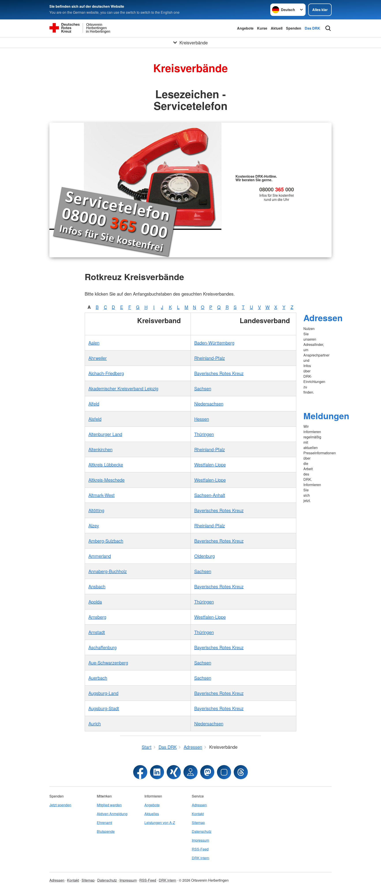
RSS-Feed (200, 849)
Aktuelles (151, 813)
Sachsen (202, 388)
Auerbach (97, 678)
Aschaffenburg (102, 647)
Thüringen (204, 434)
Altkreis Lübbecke (105, 464)
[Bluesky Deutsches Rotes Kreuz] (224, 772)
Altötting (96, 510)
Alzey (93, 525)
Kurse (262, 28)
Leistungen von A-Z (159, 822)
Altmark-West (101, 495)
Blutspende (106, 831)
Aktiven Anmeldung (112, 813)
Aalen (93, 342)
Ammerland (99, 556)
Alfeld (93, 403)
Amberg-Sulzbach (105, 540)
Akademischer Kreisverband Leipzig (123, 388)
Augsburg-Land (103, 693)
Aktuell (276, 28)
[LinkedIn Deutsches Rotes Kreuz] (157, 772)
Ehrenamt (104, 822)
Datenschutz (201, 831)
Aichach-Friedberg (106, 373)
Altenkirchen (100, 449)
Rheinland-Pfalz (209, 358)
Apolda (95, 601)
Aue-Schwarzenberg (108, 662)
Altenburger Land (105, 434)
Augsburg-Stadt (103, 708)
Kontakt (198, 813)
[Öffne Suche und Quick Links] (328, 28)
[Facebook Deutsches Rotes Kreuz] (140, 772)
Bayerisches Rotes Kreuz (219, 373)
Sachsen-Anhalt (209, 495)
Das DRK (312, 28)
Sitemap (198, 822)
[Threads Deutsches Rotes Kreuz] (241, 772)
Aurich (94, 723)
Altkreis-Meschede (106, 480)
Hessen (201, 419)
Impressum (200, 840)
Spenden (293, 28)
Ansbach (96, 586)
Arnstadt (96, 632)
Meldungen (326, 415)
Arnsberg (97, 617)
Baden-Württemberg (214, 342)
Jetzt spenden (60, 804)
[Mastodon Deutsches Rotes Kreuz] (207, 772)
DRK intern (200, 857)
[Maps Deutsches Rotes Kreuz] (190, 772)
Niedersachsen (208, 403)
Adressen (323, 317)
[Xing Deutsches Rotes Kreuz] (174, 772)
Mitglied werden (109, 804)
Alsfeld (94, 419)
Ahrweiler (97, 358)
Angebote (245, 28)
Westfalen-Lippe (210, 464)
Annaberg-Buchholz (107, 571)
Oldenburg (204, 556)
